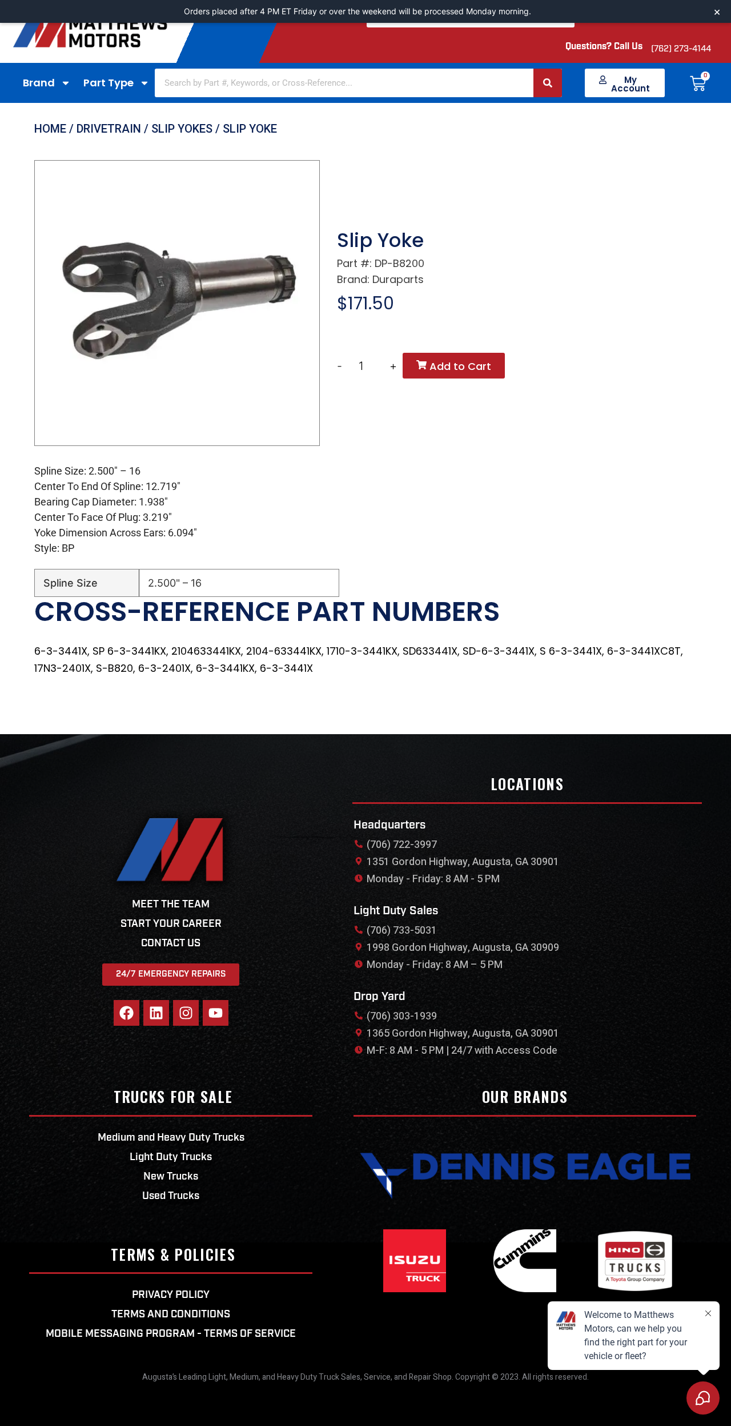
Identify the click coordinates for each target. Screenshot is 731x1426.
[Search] (547, 83)
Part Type (108, 82)
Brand (39, 82)
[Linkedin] (156, 1013)
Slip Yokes (181, 129)
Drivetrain (109, 129)
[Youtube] (215, 1013)
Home (50, 129)
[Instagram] (186, 1013)
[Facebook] (126, 1013)
